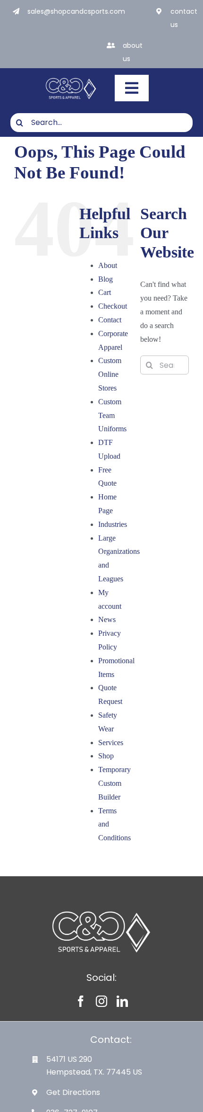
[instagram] (101, 1001)
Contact (109, 320)
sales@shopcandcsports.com (76, 11)
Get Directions (73, 1092)
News (107, 619)
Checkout (112, 306)
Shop (106, 756)
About (107, 265)
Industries (112, 524)
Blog (105, 279)
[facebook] (80, 1001)
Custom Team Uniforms (112, 415)
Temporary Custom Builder (114, 783)
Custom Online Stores (109, 374)
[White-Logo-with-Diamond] (71, 78)
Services (110, 742)
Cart (104, 292)
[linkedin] (122, 1001)
